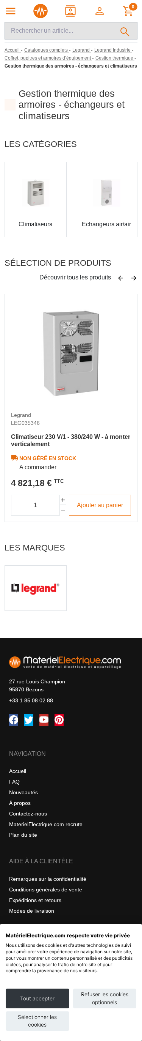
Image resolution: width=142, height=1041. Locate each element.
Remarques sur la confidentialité (47, 879)
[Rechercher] (125, 30)
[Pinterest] (59, 720)
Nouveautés (23, 792)
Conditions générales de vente (45, 889)
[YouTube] (43, 720)
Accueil (17, 771)
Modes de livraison (31, 911)
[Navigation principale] (11, 11)
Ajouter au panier (100, 505)
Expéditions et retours (35, 900)
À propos (20, 803)
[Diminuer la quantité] (63, 510)
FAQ (14, 782)
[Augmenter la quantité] (63, 500)
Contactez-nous (28, 814)
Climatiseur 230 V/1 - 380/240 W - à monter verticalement (70, 440)
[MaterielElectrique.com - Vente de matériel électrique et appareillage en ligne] (40, 11)
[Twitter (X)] (28, 720)
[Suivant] (133, 278)
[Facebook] (13, 720)
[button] (100, 11)
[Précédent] (120, 278)
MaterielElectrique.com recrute (46, 824)
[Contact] (71, 11)
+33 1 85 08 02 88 (31, 700)
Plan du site (23, 835)
